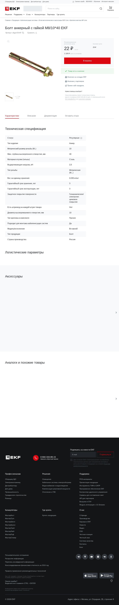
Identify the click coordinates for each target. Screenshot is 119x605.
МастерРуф (9, 534)
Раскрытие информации (14, 558)
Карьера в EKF (85, 522)
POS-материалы (85, 479)
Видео (81, 528)
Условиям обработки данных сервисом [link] (16, 577)
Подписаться (105, 454)
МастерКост (9, 515)
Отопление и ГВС (49, 492)
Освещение (46, 479)
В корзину (24, 337)
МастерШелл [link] (10, 522)
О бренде (83, 515)
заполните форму (85, 99)
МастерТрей (10, 528)
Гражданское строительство (15, 495)
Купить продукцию (49, 515)
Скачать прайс (80, 1)
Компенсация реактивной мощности (56, 489)
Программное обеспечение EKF (91, 489)
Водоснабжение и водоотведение (55, 486)
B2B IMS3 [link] (89, 1)
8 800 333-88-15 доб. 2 (84, 97)
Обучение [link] (97, 1)
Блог (81, 547)
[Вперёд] (116, 312)
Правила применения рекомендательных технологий (25, 571)
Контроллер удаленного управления (93, 492)
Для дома (46, 1)
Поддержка (18, 14)
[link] (78, 556)
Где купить (61, 14)
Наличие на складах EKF (76, 77)
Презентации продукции (88, 482)
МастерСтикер (10, 538)
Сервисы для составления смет (91, 495)
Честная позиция (86, 534)
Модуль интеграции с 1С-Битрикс (92, 505)
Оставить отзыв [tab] (72, 116)
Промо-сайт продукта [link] (75, 85)
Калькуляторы (40, 14)
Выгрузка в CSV (85, 502)
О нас (28, 14)
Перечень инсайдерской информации (19, 562)
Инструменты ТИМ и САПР (89, 486)
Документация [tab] (50, 116)
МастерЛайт (9, 531)
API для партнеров (86, 498)
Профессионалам (13, 474)
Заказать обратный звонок (49, 459)
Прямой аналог (14, 373)
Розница (8, 498)
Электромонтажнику (22, 1)
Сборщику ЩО (10, 1)
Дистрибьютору (36, 1)
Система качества (86, 541)
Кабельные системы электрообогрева (56, 482)
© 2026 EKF (10, 599)
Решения (8, 14)
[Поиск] (101, 8)
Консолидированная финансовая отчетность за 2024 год (27, 565)
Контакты (82, 544)
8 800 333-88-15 (48, 457)
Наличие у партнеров (75, 81)
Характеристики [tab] (12, 116)
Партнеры (51, 14)
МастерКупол (10, 525)
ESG (81, 531)
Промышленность (12, 492)
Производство (84, 518)
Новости (82, 525)
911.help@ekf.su (70, 99)
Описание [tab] (31, 116)
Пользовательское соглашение (17, 555)
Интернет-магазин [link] (108, 1)
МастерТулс (9, 518)
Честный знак (84, 538)
